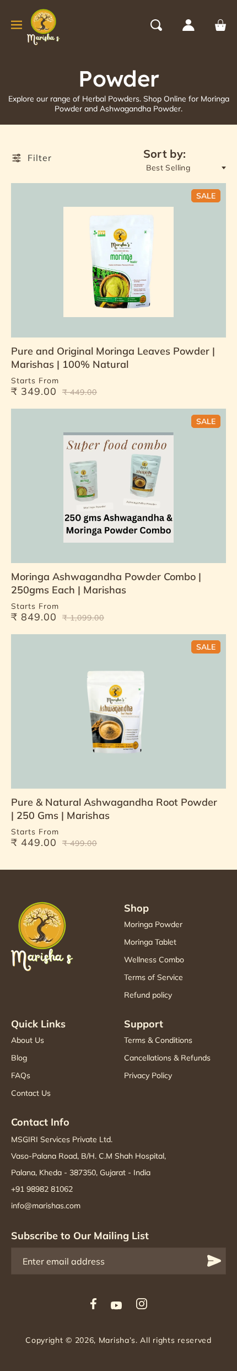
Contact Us (31, 1093)
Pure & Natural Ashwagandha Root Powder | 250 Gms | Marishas (114, 809)
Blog (19, 1058)
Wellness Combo (154, 960)
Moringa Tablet (150, 942)
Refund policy (148, 995)
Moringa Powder (153, 924)
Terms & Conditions (158, 1040)
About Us (27, 1040)
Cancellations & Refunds (167, 1058)
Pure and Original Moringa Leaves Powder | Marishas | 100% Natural (113, 358)
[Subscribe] (214, 1260)
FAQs (20, 1075)
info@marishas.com (45, 1206)
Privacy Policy (148, 1075)
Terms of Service (153, 977)
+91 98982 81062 (42, 1189)
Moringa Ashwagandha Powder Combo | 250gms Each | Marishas (106, 583)
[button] (166, 25)
